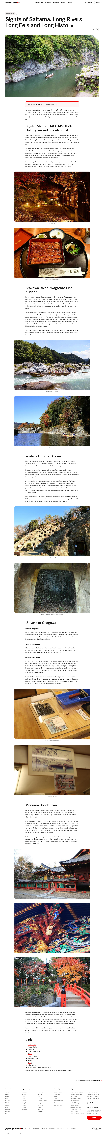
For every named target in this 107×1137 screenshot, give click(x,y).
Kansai (24, 1100)
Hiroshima (8, 1103)
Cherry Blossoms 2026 (93, 1096)
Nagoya (7, 1109)
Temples (40, 1092)
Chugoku (24, 1103)
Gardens (40, 1105)
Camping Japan (74, 1105)
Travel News (90, 1089)
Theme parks (32, 1045)
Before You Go (58, 1092)
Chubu (23, 1098)
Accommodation (59, 1103)
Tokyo (7, 1092)
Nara (6, 1098)
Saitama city (32, 1065)
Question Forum (91, 1103)
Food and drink (32, 1047)
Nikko (7, 1113)
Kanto (23, 1096)
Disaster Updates (92, 1092)
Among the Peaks (75, 1098)
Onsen (40, 1098)
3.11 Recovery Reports (76, 1092)
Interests (48, 2)
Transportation (58, 1100)
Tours (56, 1096)
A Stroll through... (75, 1103)
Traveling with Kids (75, 1109)
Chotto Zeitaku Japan (76, 1094)
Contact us (44, 1128)
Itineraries (57, 1094)
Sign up (94, 1117)
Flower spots (32, 1049)
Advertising (52, 1128)
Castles (40, 1096)
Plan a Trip (57, 1089)
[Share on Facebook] (93, 29)
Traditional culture (34, 1058)
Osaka (7, 1096)
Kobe (6, 1107)
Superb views (32, 1056)
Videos (70, 2)
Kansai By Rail (74, 1111)
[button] (29, 1089)
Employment (35, 1128)
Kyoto (7, 1094)
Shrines (40, 1094)
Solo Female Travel (75, 1107)
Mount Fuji (8, 1100)
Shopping (40, 1109)
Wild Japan (73, 1096)
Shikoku (24, 1105)
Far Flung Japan (74, 1100)
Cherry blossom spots (35, 1051)
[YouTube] (100, 1128)
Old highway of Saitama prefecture (39, 1067)
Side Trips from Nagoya (77, 1113)
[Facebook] (92, 1128)
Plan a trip (56, 2)
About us (27, 1128)
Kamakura (8, 1105)
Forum (63, 2)
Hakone (7, 1111)
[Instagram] (96, 1128)
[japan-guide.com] (12, 2)
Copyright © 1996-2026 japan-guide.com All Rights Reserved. (20, 1133)
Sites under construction (94, 1094)
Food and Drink (42, 1100)
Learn (56, 1098)
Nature (30, 1054)
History (30, 1060)
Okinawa (24, 1109)
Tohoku (24, 1094)
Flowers (40, 1111)
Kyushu (24, 1107)
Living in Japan (58, 1105)
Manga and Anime (43, 1103)
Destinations (39, 2)
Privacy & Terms (71, 1128)
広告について (61, 1128)
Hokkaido (24, 1092)
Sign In (98, 2)
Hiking (30, 1063)
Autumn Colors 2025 (93, 1098)
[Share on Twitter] (97, 29)
